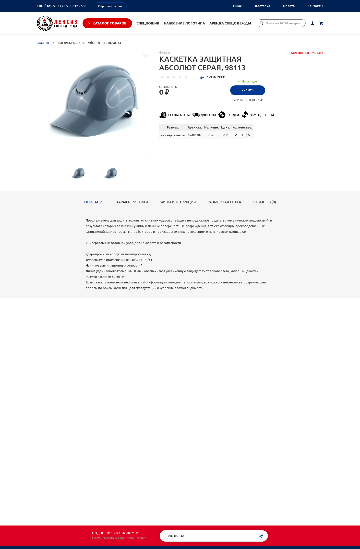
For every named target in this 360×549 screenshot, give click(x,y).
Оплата (289, 6)
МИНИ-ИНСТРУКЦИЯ (178, 202)
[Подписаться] (261, 536)
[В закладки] (145, 56)
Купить (248, 90)
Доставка (262, 6)
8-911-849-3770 (74, 5)
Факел (164, 52)
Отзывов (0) (264, 202)
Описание (94, 202)
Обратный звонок (110, 6)
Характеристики (132, 202)
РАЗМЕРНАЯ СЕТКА (224, 202)
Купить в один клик (248, 99)
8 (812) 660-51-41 (49, 5)
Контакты (315, 6)
